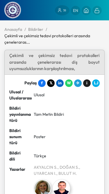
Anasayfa (13, 29)
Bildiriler (35, 29)
